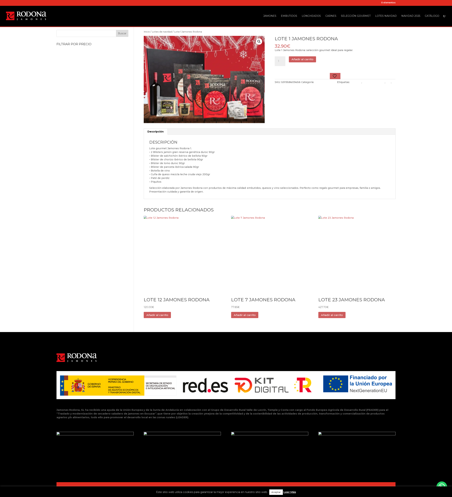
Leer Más (290, 492)
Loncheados (311, 16)
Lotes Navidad (386, 16)
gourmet (355, 82)
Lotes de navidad (162, 31)
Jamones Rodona (374, 82)
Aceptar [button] (276, 492)
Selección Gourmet (356, 16)
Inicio (147, 31)
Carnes (330, 16)
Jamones (269, 16)
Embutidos (289, 16)
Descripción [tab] (155, 131)
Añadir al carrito (302, 59)
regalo (279, 85)
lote (388, 82)
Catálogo (432, 16)
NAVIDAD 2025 (410, 16)
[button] (259, 41)
